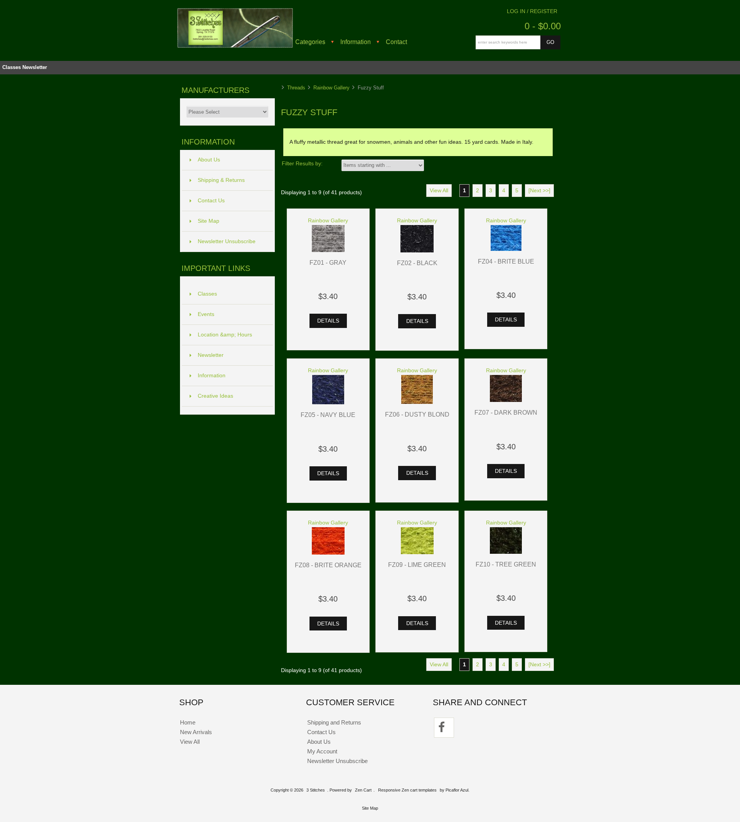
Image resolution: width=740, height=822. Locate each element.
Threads (296, 88)
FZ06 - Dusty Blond (417, 414)
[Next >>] (539, 190)
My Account (322, 751)
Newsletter (34, 67)
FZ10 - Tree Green (506, 564)
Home (187, 722)
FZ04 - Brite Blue (506, 261)
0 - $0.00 (543, 26)
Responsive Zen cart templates (407, 790)
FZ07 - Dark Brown (505, 412)
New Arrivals (196, 732)
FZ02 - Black (417, 262)
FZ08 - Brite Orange (328, 564)
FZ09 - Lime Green (417, 564)
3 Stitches (315, 790)
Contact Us (211, 200)
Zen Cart (363, 790)
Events (206, 314)
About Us (209, 160)
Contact (396, 41)
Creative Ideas (215, 396)
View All (439, 190)
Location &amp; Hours (225, 335)
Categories (310, 41)
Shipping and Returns (334, 722)
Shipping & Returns (221, 180)
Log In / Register (532, 11)
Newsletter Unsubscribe (227, 241)
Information (355, 41)
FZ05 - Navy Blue (328, 414)
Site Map (208, 221)
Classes (11, 67)
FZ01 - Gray (327, 262)
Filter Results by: (302, 163)
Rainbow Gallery (331, 88)
